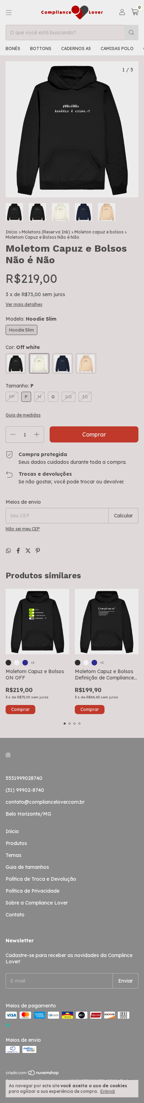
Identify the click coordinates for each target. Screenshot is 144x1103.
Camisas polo (117, 48)
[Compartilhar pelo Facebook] (18, 550)
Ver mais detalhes (24, 304)
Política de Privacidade (32, 891)
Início (11, 232)
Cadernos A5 (76, 48)
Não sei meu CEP (23, 528)
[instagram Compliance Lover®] (8, 755)
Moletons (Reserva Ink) (46, 232)
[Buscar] (131, 32)
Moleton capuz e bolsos (98, 232)
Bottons (40, 48)
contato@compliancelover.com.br (45, 802)
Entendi (107, 1091)
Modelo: (31, 319)
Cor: (23, 347)
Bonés (13, 48)
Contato (15, 915)
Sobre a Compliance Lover (37, 903)
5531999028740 (24, 778)
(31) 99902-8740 (25, 790)
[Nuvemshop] (33, 1074)
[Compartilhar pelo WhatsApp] (9, 550)
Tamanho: (20, 386)
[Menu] (9, 12)
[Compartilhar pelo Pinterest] (38, 550)
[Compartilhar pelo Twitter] (28, 550)
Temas (13, 855)
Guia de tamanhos (27, 867)
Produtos (16, 843)
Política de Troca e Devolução (41, 879)
